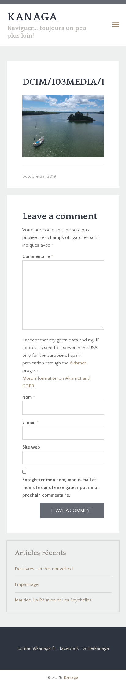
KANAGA (32, 17)
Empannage (27, 584)
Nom (28, 397)
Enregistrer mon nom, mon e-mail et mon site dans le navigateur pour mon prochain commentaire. (61, 487)
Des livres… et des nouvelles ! (44, 568)
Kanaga (71, 677)
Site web (31, 447)
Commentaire (37, 256)
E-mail (30, 422)
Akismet (78, 363)
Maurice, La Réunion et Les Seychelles (53, 600)
